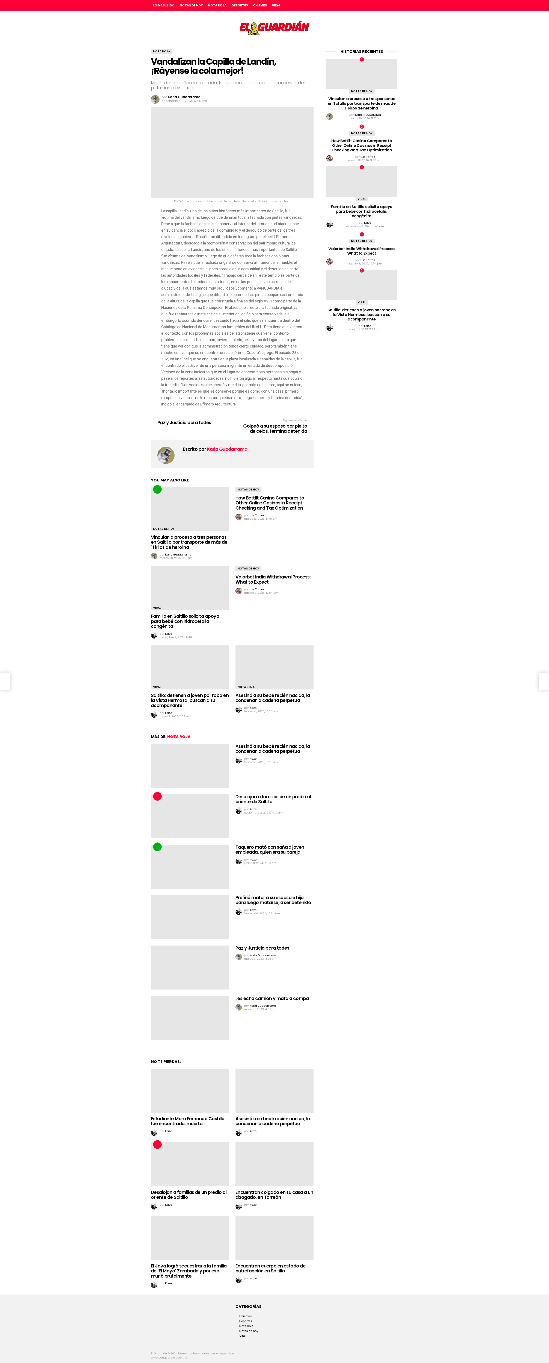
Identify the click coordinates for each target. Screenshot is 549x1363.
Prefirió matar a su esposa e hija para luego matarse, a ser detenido (273, 900)
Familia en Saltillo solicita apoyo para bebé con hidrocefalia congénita (185, 621)
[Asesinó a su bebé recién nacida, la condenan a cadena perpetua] (274, 667)
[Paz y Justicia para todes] (190, 968)
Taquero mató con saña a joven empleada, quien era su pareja (269, 849)
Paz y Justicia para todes (262, 948)
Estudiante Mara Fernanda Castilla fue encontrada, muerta (188, 1121)
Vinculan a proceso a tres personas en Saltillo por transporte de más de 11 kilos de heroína (189, 542)
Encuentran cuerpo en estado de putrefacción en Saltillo (270, 1268)
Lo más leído (164, 5)
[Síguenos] (385, 5)
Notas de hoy (191, 5)
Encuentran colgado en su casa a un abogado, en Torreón (274, 1195)
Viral (276, 5)
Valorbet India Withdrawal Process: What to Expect (273, 579)
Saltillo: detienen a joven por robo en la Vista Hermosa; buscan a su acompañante (190, 700)
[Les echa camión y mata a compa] (190, 1018)
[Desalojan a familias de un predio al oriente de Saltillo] (190, 816)
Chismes (260, 5)
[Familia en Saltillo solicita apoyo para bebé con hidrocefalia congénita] (190, 588)
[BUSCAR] (394, 5)
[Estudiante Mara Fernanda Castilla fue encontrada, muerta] (190, 1091)
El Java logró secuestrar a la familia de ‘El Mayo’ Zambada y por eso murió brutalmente (189, 1271)
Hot (157, 796)
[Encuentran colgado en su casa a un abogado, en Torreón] (274, 1164)
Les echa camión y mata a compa (272, 998)
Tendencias (157, 489)
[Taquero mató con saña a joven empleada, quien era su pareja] (190, 867)
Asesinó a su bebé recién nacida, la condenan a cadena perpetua (272, 698)
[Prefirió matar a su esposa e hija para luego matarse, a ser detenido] (190, 917)
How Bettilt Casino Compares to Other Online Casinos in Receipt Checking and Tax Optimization (269, 503)
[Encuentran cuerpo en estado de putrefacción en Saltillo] (274, 1238)
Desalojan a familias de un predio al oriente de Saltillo (273, 799)
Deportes (240, 5)
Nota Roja (217, 5)
